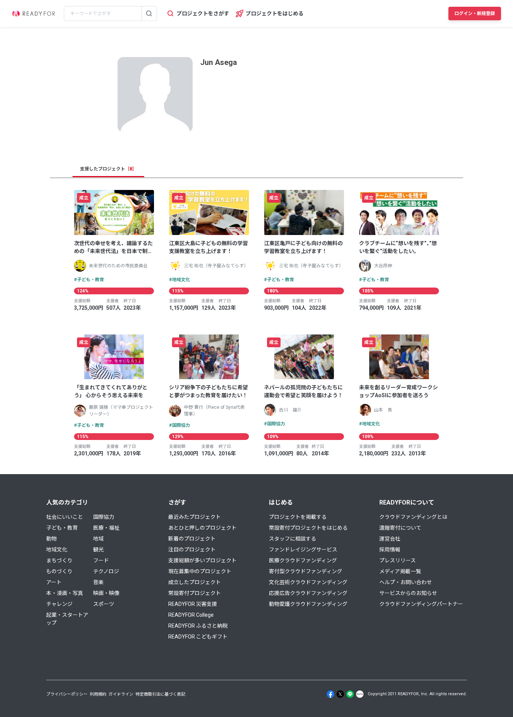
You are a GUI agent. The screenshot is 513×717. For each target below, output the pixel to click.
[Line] (350, 694)
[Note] (360, 694)
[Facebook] (330, 694)
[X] (340, 694)
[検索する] (149, 13)
